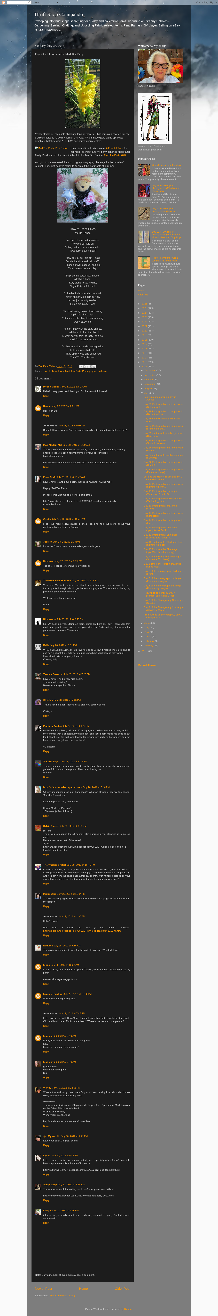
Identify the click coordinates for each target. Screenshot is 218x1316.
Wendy (47, 1087)
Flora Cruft (49, 477)
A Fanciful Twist (114, 148)
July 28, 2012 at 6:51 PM (63, 645)
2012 (145, 366)
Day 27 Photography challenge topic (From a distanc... (163, 427)
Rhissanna (49, 619)
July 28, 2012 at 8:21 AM (65, 406)
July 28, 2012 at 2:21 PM (68, 561)
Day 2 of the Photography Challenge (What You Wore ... (163, 608)
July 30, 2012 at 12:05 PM (66, 1087)
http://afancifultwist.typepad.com (62, 787)
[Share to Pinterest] (94, 366)
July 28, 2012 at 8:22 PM (76, 726)
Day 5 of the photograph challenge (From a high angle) (162, 587)
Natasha (48, 945)
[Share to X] (87, 366)
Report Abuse (147, 665)
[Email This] (81, 366)
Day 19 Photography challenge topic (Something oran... (163, 485)
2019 (145, 335)
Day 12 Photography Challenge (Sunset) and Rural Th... (160, 536)
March (148, 636)
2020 (145, 330)
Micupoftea (49, 894)
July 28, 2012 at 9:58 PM (73, 826)
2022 (145, 321)
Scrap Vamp (50, 1184)
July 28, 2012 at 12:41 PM (71, 519)
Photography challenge (94, 371)
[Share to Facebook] (90, 366)
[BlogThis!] (84, 366)
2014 (145, 357)
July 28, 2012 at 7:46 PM (67, 700)
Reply (46, 396)
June (147, 623)
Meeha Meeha (51, 386)
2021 (145, 326)
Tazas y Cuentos (53, 674)
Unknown (48, 561)
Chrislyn (48, 700)
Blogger (128, 1309)
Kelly (46, 645)
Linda (46, 965)
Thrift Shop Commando (58, 14)
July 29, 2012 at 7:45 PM (71, 1013)
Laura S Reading (53, 994)
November (150, 375)
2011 (144, 651)
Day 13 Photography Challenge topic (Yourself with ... (160, 529)
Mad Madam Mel (52, 445)
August (148, 388)
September (150, 384)
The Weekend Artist (54, 865)
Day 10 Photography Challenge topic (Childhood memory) (160, 550)
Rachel (47, 406)
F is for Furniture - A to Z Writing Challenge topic (165, 259)
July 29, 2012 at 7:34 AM (67, 945)
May (147, 627)
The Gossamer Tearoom (57, 580)
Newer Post (43, 1288)
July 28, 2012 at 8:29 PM (73, 761)
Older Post (122, 1288)
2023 (145, 317)
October (149, 379)
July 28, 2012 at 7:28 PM (77, 674)
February (149, 641)
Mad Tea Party (73, 371)
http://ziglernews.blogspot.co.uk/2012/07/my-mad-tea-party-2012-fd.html (82, 931)
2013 (145, 362)
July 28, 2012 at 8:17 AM (73, 386)
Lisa (45, 1036)
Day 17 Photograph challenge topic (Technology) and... (163, 500)
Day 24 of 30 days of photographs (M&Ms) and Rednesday (166, 188)
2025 (145, 308)
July (146, 393)
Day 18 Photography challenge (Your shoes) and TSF (160, 492)
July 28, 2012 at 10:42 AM (71, 477)
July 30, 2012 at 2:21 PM (74, 1136)
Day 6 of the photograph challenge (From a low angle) (162, 579)
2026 (145, 303)
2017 (145, 344)
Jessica (47, 542)
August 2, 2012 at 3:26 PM (64, 1210)
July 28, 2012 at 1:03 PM (66, 542)
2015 (145, 353)
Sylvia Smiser (51, 826)
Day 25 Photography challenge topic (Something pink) (163, 442)
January (149, 645)
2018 (145, 339)
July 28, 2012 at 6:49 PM (70, 619)
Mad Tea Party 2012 (115, 155)
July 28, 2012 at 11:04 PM (71, 894)
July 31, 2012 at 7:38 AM (71, 1184)
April (147, 632)
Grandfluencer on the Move (167, 165)
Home (83, 1288)
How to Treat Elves (54, 371)
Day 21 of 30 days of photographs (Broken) (164, 210)
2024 (145, 312)
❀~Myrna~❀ (51, 1136)
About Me (143, 294)
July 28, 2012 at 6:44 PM (85, 580)
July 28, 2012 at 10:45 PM (81, 865)
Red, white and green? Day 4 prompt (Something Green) (159, 594)
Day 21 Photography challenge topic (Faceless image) (163, 471)
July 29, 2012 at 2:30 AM (71, 916)
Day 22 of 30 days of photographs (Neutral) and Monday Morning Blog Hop (166, 235)
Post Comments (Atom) (62, 1295)
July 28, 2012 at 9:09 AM (76, 445)
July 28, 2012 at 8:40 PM (96, 787)
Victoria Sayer (51, 761)
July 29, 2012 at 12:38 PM (78, 994)
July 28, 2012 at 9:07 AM (71, 425)
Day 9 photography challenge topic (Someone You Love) (162, 558)
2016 (145, 348)
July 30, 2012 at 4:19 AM (62, 1036)
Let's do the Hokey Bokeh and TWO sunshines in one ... (163, 478)
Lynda (46, 1155)
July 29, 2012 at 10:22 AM (65, 965)
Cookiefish (49, 519)
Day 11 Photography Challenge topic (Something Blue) (163, 543)
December (150, 370)
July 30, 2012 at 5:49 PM (64, 1155)
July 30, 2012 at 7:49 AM (62, 1062)
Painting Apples (52, 726)
